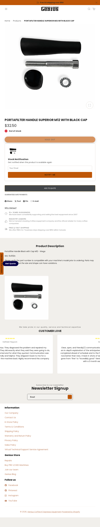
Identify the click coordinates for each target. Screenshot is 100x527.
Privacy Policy (11, 440)
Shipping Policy (12, 431)
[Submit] (70, 397)
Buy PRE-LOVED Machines (17, 465)
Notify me (50, 175)
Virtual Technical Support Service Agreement (26, 449)
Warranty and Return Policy (18, 435)
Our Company (11, 413)
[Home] (50, 9)
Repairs (8, 460)
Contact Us (10, 417)
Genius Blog (10, 474)
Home (7, 20)
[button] (10, 263)
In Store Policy (11, 422)
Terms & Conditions (14, 426)
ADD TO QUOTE (50, 188)
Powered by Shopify (71, 511)
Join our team (11, 469)
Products (17, 20)
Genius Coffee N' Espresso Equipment (44, 511)
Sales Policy (10, 445)
